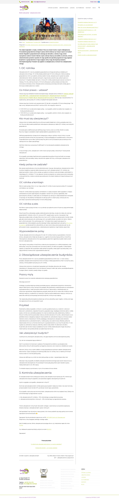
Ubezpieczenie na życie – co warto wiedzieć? (87, 35)
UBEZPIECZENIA (63, 7)
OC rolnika (27, 45)
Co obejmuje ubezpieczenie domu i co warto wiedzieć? (46, 444)
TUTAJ (21, 425)
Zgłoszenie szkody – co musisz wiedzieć (46, 448)
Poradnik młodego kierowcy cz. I (87, 41)
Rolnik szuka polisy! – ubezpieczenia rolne (88, 51)
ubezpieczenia (34, 45)
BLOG (94, 7)
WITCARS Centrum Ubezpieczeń (55, 417)
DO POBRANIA (80, 7)
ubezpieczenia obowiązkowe (45, 45)
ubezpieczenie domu (58, 45)
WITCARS (33, 497)
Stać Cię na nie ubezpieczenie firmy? (88, 27)
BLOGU (49, 429)
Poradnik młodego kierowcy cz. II (87, 39)
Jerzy (23, 42)
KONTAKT (88, 7)
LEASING (72, 7)
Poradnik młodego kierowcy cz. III (87, 22)
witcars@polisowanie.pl (30, 483)
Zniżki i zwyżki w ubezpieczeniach (29, 455)
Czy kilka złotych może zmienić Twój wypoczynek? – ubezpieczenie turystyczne (88, 46)
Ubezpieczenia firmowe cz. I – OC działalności (87, 31)
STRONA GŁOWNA (53, 7)
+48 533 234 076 (28, 482)
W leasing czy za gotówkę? (85, 25)
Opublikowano (33, 42)
